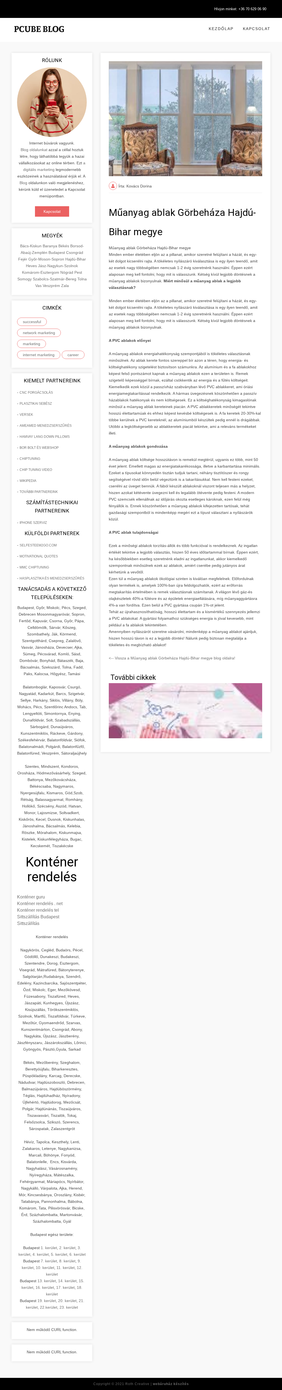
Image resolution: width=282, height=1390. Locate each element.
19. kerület (46, 1300)
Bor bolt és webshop (39, 448)
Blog (23, 183)
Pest (78, 272)
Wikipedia (28, 481)
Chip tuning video (36, 470)
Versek (26, 415)
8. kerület (67, 1261)
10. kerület (45, 1267)
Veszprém (52, 285)
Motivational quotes (39, 556)
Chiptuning (30, 459)
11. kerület (65, 1267)
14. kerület (67, 1281)
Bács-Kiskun (31, 246)
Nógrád (67, 272)
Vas (39, 285)
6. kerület (77, 1254)
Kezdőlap (221, 28)
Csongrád (74, 252)
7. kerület (49, 1261)
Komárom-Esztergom (41, 272)
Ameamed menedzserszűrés (46, 426)
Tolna (82, 279)
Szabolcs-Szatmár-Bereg (55, 279)
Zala (65, 285)
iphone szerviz (33, 523)
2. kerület (67, 1248)
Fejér (23, 259)
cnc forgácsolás (36, 393)
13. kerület (46, 1281)
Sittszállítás (28, 923)
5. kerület (59, 1254)
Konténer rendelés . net (40, 903)
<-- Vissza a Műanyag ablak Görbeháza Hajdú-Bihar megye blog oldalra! (172, 658)
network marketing (39, 333)
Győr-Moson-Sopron (46, 259)
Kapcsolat (256, 28)
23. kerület (68, 1307)
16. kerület (45, 1287)
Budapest (57, 252)
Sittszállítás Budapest (38, 916)
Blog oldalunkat (34, 149)
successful (32, 322)
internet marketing (39, 355)
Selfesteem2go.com (38, 545)
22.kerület (48, 1307)
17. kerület (65, 1287)
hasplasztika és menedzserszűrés (52, 578)
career (73, 355)
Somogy (25, 279)
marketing (31, 344)
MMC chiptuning (34, 567)
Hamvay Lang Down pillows (45, 437)
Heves (32, 266)
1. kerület (49, 1248)
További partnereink (39, 492)
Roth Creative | (157, 1384)
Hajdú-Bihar (75, 259)
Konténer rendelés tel (38, 910)
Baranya (50, 246)
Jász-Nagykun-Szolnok (58, 266)
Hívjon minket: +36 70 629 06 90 (240, 9)
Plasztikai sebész (36, 404)
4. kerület (40, 1254)
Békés (64, 246)
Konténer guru (31, 897)
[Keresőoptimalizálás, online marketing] (39, 36)
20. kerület (67, 1300)
